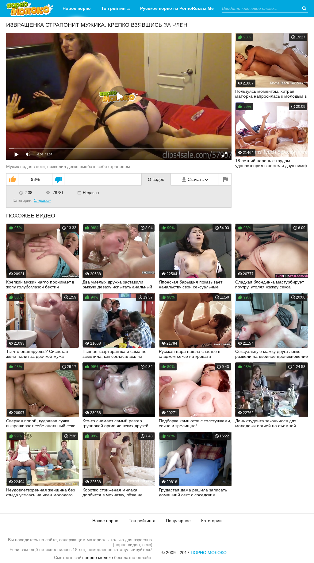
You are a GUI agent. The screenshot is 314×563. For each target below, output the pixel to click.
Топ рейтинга (115, 8)
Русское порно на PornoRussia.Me (177, 8)
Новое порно (77, 8)
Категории (171, 25)
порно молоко (99, 557)
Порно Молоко (209, 552)
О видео (156, 179)
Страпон (42, 200)
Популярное (178, 520)
